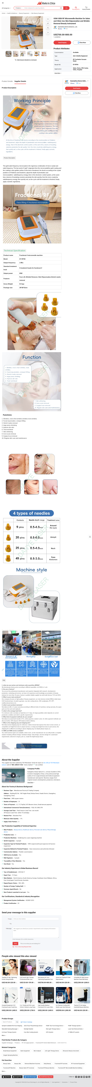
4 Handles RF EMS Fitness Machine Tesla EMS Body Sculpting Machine (81, 979)
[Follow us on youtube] (84, 1077)
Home (3, 13)
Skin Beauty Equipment (37, 13)
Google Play (17, 1077)
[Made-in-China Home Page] (46, 3)
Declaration (65, 1082)
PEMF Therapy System (74, 1025)
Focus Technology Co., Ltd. (33, 1082)
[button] (3, 3)
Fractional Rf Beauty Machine (46, 1068)
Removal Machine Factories (32, 1063)
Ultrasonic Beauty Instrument (71, 1051)
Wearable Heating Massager (10, 1029)
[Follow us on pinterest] (87, 1077)
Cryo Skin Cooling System (31, 1032)
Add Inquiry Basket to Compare (27, 60)
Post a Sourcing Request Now (22, 947)
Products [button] (18, 8)
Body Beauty (47, 1063)
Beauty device (18, 830)
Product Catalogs (27, 1022)
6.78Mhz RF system (73, 1032)
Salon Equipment (25, 1051)
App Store (6, 1077)
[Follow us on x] (79, 1077)
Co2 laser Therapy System (9, 1032)
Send (15, 943)
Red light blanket (28, 1029)
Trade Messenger (30, 1077)
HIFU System (49, 1032)
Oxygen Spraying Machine (10, 1055)
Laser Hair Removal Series (75, 1029)
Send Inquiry (62, 42)
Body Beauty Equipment (10, 1051)
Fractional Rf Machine (9, 1068)
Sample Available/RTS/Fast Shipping (12, 1025)
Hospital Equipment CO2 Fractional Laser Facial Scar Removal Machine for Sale (9, 1007)
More (3, 1071)
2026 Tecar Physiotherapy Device (33, 1025)
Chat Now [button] (83, 42)
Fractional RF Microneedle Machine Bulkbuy (70, 1068)
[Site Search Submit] (66, 8)
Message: (9, 928)
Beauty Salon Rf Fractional (26, 1068)
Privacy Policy (73, 1082)
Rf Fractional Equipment (78, 1063)
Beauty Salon (7, 1063)
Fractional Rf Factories (61, 1063)
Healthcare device (28, 830)
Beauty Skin (17, 1063)
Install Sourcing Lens (46, 1077)
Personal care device (40, 830)
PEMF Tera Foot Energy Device (54, 1025)
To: (11, 924)
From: (10, 919)
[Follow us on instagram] (81, 1077)
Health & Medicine (12, 13)
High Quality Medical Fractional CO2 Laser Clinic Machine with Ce (45, 1007)
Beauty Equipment (24, 13)
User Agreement (56, 1082)
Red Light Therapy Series (53, 1029)
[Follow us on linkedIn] (89, 1077)
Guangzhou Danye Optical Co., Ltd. (67, 26)
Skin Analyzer (37, 1051)
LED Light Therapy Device (52, 1051)
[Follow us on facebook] (76, 1077)
